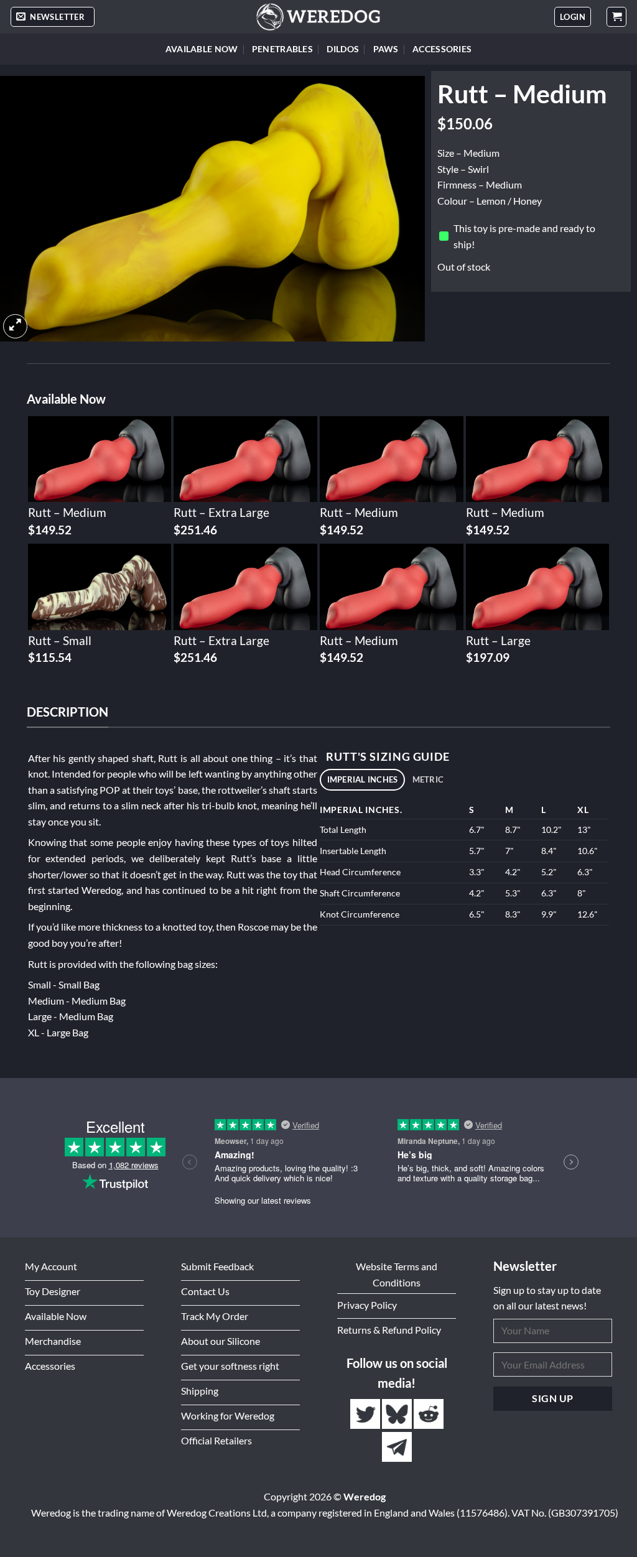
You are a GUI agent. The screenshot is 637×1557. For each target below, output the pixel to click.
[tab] (362, 780)
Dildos (343, 49)
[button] (53, 17)
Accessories (442, 49)
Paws (386, 49)
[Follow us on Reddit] (429, 1414)
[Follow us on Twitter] (366, 1414)
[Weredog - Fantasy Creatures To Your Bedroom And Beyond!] (318, 16)
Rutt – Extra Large (221, 512)
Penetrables (282, 49)
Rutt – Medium (67, 512)
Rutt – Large (498, 640)
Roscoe (253, 926)
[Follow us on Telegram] (397, 1447)
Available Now (201, 49)
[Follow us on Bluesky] (398, 1414)
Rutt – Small (59, 640)
